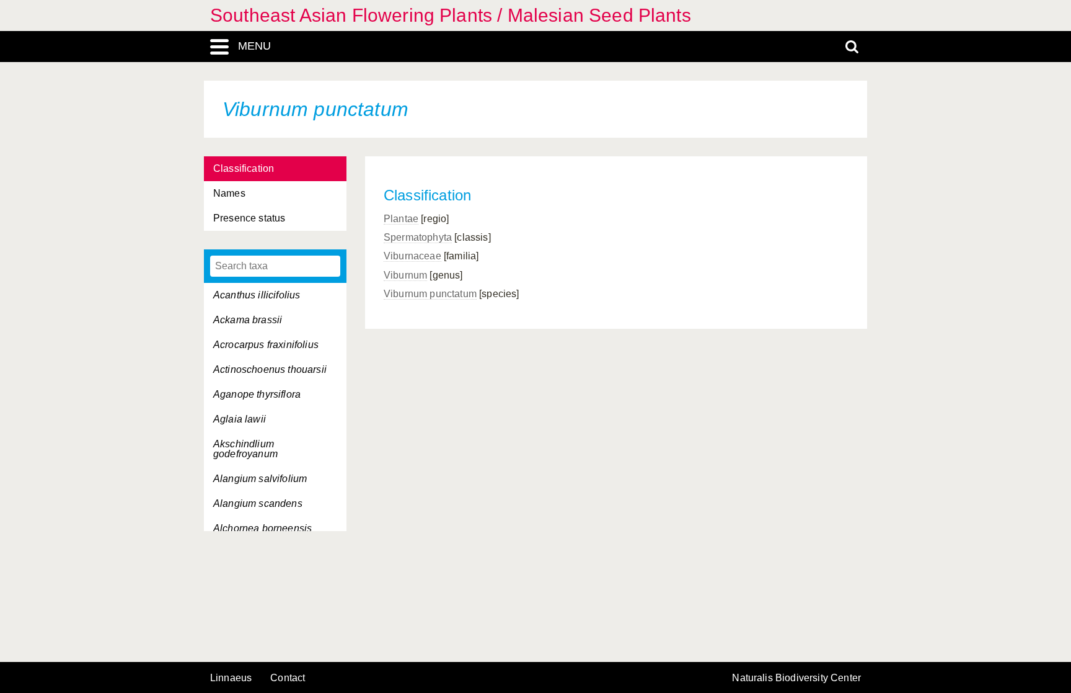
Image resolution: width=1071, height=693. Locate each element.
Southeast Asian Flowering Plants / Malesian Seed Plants (450, 15)
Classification (243, 168)
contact (287, 678)
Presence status (249, 218)
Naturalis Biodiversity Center (796, 678)
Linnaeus (231, 678)
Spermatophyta (418, 237)
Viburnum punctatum (430, 293)
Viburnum (405, 275)
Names (229, 193)
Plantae (401, 218)
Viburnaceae (412, 256)
